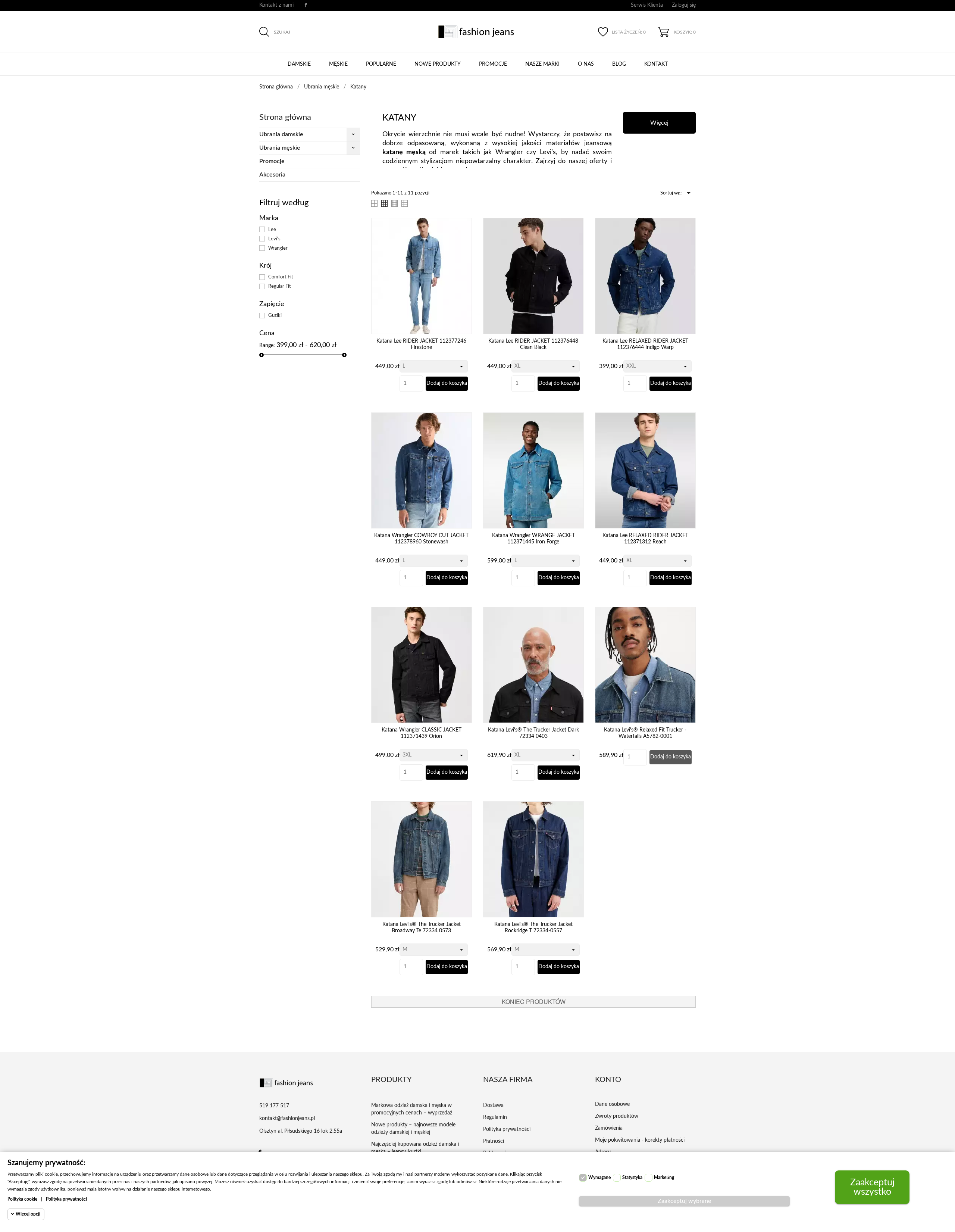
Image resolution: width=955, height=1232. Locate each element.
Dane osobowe (612, 1104)
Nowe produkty (437, 64)
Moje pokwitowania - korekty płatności (640, 1140)
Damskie (299, 64)
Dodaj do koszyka (446, 383)
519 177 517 (274, 1105)
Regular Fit (279, 286)
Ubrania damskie (281, 134)
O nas (586, 64)
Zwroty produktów (616, 1116)
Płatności (493, 1141)
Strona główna (285, 117)
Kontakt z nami (276, 5)
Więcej (659, 123)
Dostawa (493, 1105)
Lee (272, 229)
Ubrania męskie (279, 148)
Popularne (381, 64)
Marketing (664, 1177)
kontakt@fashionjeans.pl (287, 1118)
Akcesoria (272, 175)
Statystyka (632, 1177)
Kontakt (656, 64)
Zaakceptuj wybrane (684, 1201)
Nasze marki (542, 64)
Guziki (275, 315)
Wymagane (599, 1177)
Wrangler (278, 248)
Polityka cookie (22, 1199)
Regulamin (495, 1117)
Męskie (338, 64)
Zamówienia (609, 1128)
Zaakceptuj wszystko (872, 1187)
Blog (619, 64)
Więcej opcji (28, 1214)
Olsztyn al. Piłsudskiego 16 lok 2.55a (300, 1131)
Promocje (493, 64)
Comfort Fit (280, 277)
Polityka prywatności (506, 1129)
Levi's (274, 238)
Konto (608, 1079)
